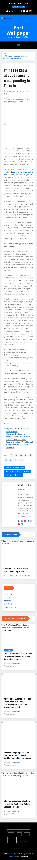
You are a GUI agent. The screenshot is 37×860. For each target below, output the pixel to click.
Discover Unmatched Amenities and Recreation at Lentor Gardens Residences (19, 444)
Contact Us (8, 594)
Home (5, 54)
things (9, 475)
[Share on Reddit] (6, 460)
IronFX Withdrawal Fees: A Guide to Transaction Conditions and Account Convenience (18, 656)
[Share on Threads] (15, 460)
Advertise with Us (10, 607)
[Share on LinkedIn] (21, 455)
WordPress (30, 853)
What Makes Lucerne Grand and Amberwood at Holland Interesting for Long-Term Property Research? (17, 703)
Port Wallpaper (18, 30)
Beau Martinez (12, 664)
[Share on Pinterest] (30, 455)
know (27, 471)
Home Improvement (13, 471)
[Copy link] (21, 460)
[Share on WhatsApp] (26, 455)
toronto (19, 475)
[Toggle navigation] (18, 45)
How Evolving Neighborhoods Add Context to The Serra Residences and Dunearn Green (17, 755)
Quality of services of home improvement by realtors (15, 570)
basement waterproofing (15, 468)
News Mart (13, 856)
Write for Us (8, 604)
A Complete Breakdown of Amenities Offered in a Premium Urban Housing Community (18, 436)
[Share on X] (16, 455)
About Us (7, 597)
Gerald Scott (11, 91)
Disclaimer (7, 601)
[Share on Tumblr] (10, 460)
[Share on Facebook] (11, 455)
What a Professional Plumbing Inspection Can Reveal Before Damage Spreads (17, 804)
